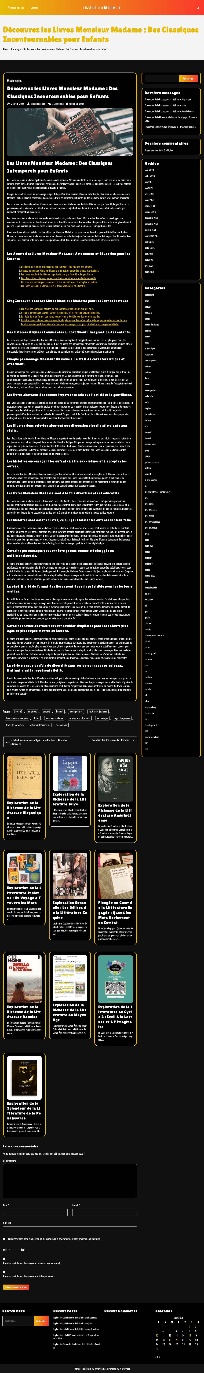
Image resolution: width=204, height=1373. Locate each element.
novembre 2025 (151, 224)
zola (146, 749)
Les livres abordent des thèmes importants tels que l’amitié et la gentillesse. (57, 274)
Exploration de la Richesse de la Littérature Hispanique (168, 99)
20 (176, 1340)
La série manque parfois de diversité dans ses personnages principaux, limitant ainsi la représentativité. (70, 324)
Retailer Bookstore (82, 1369)
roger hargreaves (122, 718)
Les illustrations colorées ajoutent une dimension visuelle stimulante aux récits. (58, 278)
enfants (46, 711)
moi (146, 581)
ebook (147, 384)
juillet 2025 (150, 247)
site (146, 695)
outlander (149, 599)
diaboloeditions (38, 104)
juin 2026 (149, 182)
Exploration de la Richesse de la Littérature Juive (69, 799)
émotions (32, 711)
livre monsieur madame (17, 718)
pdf (146, 605)
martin (147, 551)
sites (147, 701)
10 (157, 1335)
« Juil (157, 1357)
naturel (148, 593)
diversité (18, 711)
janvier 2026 (150, 212)
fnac (146, 426)
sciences (148, 683)
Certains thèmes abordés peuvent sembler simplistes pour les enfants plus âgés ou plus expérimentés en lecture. (74, 320)
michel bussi (150, 575)
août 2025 (149, 241)
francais (148, 438)
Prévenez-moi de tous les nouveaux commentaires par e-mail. (32, 1263)
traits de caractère (15, 725)
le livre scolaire (151, 480)
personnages (102, 718)
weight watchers (152, 737)
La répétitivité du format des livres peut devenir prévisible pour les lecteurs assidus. (60, 316)
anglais (148, 330)
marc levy (149, 545)
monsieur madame (54, 718)
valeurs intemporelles (40, 725)
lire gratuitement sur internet (157, 491)
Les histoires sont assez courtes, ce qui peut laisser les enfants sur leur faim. (57, 309)
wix (146, 743)
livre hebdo (149, 515)
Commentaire (10, 1161)
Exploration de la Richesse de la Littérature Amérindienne (169, 111)
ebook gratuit (150, 390)
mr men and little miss (79, 718)
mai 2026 (149, 188)
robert (147, 641)
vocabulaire (61, 725)
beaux (147, 336)
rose (146, 665)
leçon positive (76, 711)
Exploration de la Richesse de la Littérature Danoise (24, 1012)
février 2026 (150, 206)
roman (147, 647)
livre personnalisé (152, 521)
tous (147, 719)
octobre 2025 (150, 229)
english (148, 408)
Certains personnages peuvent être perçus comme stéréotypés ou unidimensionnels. (60, 312)
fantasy (148, 420)
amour (147, 318)
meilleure (149, 563)
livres (36, 718)
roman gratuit (151, 653)
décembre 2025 (151, 217)
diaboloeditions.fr (102, 7)
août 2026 (149, 170)
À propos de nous (16, 7)
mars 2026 (149, 200)
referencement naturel (154, 635)
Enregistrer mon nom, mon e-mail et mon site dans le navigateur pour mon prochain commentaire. (54, 1239)
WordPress (125, 1369)
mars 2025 (149, 271)
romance (148, 659)
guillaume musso (152, 462)
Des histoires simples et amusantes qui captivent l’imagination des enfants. (56, 267)
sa (146, 671)
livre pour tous (151, 527)
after (147, 300)
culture (148, 372)
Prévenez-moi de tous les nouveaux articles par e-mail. (29, 1276)
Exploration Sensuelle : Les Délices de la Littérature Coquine (170, 126)
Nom (6, 1205)
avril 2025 (149, 265)
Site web (7, 1223)
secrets (148, 689)
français (148, 432)
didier (147, 378)
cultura (148, 366)
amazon (148, 306)
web (146, 731)
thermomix (149, 713)
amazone (148, 312)
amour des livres (152, 324)
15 (190, 1335)
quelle (147, 617)
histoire (148, 468)
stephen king (150, 707)
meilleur (148, 557)
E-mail (76, 1205)
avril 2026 (149, 194)
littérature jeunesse (98, 711)
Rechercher (188, 78)
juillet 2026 (150, 176)
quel (146, 611)
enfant (147, 402)
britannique (150, 348)
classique (149, 354)
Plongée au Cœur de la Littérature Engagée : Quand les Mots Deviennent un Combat (115, 912)
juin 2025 (149, 253)
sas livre (148, 677)
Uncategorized (14, 80)
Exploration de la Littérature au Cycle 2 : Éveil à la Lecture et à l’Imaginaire (115, 1017)
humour (59, 711)
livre (146, 498)
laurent (148, 474)
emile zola (149, 396)
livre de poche (151, 509)
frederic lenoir (151, 444)
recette (148, 629)
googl (147, 450)
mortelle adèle (151, 587)
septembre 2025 (152, 235)
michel (147, 569)
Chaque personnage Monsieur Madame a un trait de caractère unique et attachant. (60, 270)
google (147, 456)
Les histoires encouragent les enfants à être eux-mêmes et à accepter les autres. (59, 282)
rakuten (148, 623)
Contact (34, 7)
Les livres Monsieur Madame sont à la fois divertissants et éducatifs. (53, 286)
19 (170, 1340)
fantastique (150, 414)
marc (147, 539)
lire (146, 486)
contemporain (151, 360)
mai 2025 (149, 259)
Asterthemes (100, 1369)
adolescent (149, 294)
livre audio (149, 503)
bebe (147, 342)
